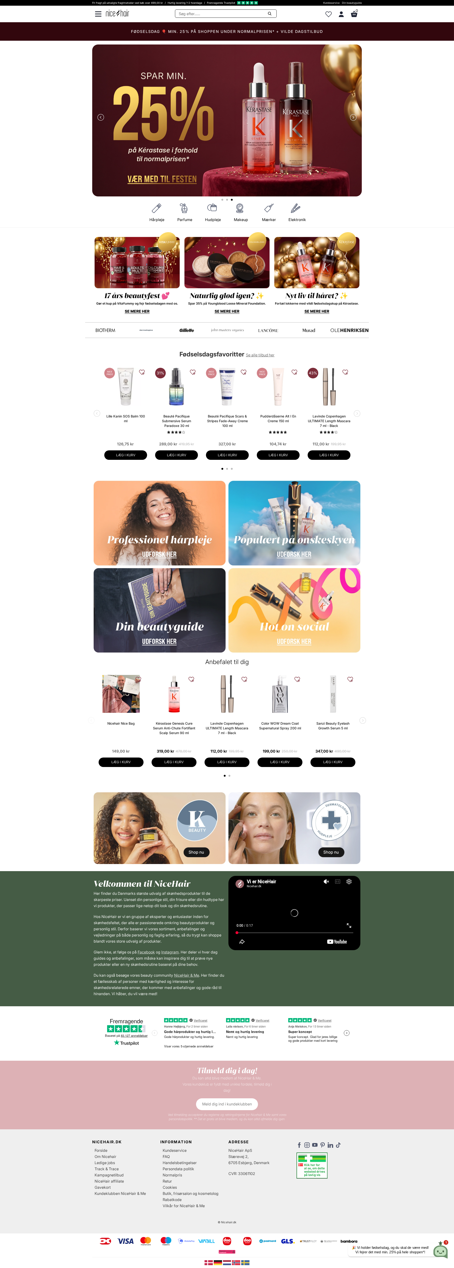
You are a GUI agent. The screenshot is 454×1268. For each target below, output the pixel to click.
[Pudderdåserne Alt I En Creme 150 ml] (278, 387)
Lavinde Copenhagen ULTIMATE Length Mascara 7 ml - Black (329, 421)
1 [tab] (224, 775)
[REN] (186, 330)
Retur (167, 1181)
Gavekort (103, 1187)
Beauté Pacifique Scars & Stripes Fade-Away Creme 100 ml (227, 421)
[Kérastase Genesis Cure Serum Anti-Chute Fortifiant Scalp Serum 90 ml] (174, 694)
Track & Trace (107, 1168)
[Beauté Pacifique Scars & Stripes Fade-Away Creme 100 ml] (227, 387)
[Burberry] (349, 330)
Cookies (170, 1187)
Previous (101, 118)
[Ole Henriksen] (146, 330)
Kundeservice (331, 2)
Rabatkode (172, 1199)
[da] (209, 1262)
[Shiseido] (268, 330)
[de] (218, 1262)
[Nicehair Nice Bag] (121, 694)
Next (352, 118)
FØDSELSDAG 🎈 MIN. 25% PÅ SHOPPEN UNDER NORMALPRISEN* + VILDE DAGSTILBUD (227, 31)
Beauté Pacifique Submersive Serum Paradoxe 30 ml (176, 421)
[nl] (227, 1262)
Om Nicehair (105, 1156)
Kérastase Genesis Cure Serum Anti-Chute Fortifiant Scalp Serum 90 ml (174, 728)
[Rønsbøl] (227, 330)
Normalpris (172, 1175)
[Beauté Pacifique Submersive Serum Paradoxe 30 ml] (176, 387)
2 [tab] (230, 775)
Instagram (170, 952)
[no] (236, 1262)
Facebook (146, 952)
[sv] (245, 1262)
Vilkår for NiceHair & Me (184, 1205)
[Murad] (105, 330)
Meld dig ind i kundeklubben (227, 1104)
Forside (101, 1150)
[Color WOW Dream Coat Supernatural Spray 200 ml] (280, 694)
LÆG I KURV (125, 455)
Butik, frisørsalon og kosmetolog (190, 1193)
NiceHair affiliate (109, 1181)
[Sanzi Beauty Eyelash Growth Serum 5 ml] (332, 694)
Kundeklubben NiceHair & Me (120, 1193)
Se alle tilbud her (260, 355)
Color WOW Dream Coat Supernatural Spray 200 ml (280, 725)
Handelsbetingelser (180, 1162)
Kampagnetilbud (109, 1175)
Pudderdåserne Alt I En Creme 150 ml (278, 418)
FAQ (166, 1156)
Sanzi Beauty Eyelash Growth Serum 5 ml (332, 725)
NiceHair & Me (186, 975)
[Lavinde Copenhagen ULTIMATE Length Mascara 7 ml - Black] (329, 387)
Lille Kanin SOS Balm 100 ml (125, 418)
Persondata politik (178, 1168)
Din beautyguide (352, 2)
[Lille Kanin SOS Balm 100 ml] (125, 387)
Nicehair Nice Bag (121, 723)
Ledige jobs (105, 1162)
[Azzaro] (308, 330)
